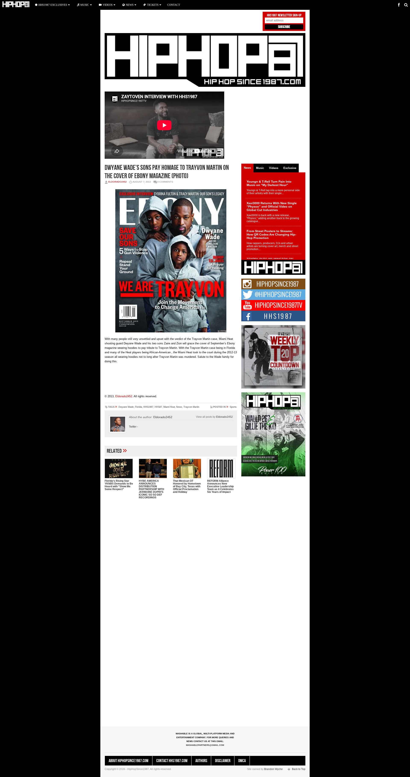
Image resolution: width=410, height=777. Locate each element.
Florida (138, 407)
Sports (233, 407)
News (179, 407)
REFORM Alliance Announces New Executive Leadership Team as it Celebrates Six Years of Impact (220, 486)
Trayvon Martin (191, 407)
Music (84, 4)
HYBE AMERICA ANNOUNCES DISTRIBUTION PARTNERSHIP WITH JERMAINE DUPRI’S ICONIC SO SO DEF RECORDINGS (151, 489)
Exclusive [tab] (289, 168)
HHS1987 (148, 407)
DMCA (242, 760)
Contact (173, 4)
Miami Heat (169, 407)
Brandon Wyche (273, 769)
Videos (108, 4)
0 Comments (165, 181)
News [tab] (247, 167)
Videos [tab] (273, 168)
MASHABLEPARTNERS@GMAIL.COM (205, 745)
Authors (201, 760)
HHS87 (158, 407)
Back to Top (298, 769)
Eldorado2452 (117, 181)
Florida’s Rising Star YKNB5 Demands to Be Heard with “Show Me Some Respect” (119, 485)
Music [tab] (260, 168)
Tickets (152, 4)
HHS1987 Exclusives (52, 4)
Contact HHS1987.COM (171, 760)
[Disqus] (171, 557)
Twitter (132, 426)
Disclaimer (222, 760)
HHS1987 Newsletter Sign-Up (284, 15)
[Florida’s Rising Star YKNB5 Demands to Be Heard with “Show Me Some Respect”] (120, 468)
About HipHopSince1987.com (128, 760)
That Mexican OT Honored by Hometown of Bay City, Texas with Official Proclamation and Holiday (187, 486)
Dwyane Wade (126, 407)
